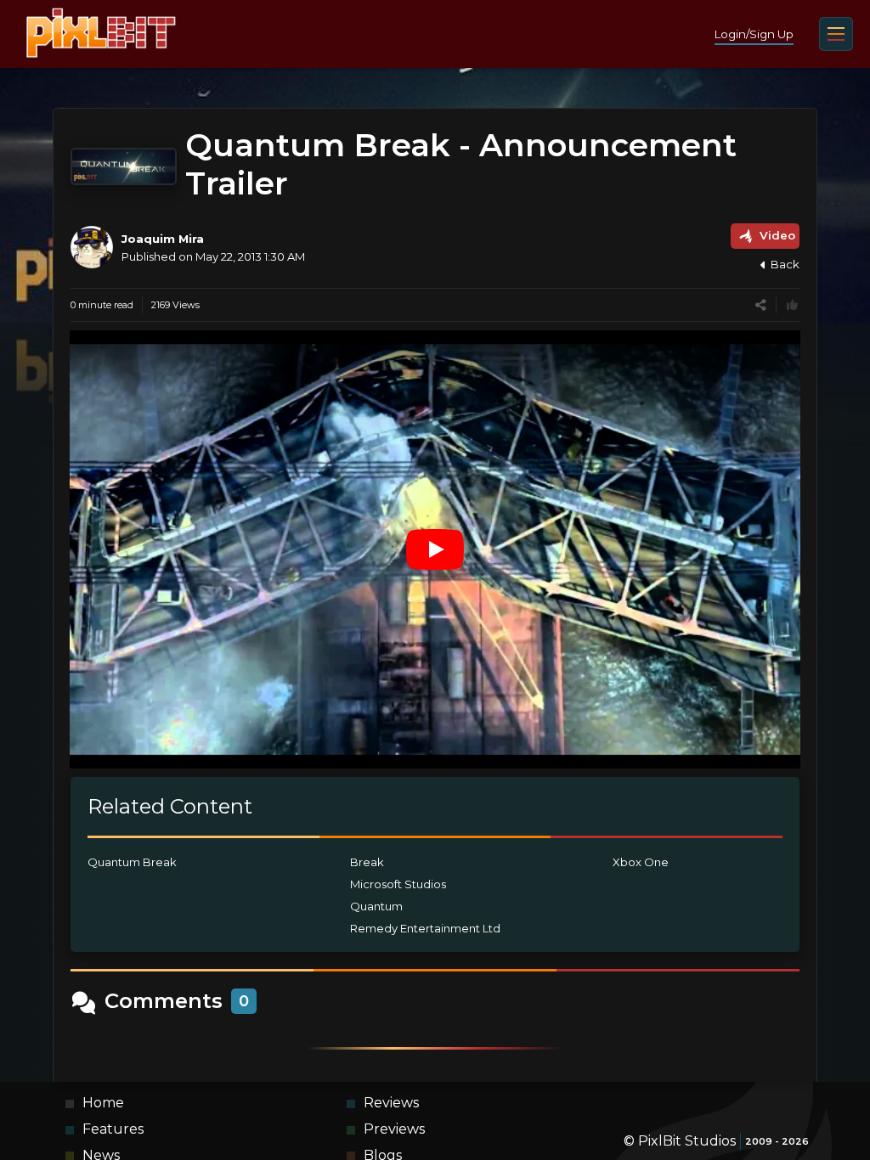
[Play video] (435, 549)
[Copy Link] (761, 305)
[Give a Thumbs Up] (792, 305)
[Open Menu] (836, 34)
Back (785, 264)
